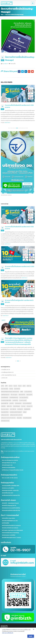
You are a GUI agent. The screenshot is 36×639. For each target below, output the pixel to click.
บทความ (3, 378)
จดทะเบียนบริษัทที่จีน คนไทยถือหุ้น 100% (10, 485)
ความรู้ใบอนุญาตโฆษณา (7, 372)
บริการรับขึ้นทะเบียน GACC (7, 493)
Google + (29, 71)
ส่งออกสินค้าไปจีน (4, 412)
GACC (24, 386)
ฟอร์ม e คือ (9, 406)
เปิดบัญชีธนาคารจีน (5, 420)
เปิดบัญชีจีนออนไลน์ (27, 418)
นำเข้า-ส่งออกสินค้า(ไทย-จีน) (8, 375)
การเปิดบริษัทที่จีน (28, 391)
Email (32, 71)
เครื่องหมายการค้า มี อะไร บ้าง (16, 415)
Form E (19, 386)
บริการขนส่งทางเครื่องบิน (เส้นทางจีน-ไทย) (11, 510)
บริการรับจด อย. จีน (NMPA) (8, 488)
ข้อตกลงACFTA (22, 394)
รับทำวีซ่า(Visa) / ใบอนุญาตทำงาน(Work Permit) (12, 470)
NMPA (21, 391)
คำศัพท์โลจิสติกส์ (4, 397)
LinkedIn (25, 71)
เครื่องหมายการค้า (5, 415)
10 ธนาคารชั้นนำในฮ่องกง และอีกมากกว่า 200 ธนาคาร (19, 106)
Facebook (19, 71)
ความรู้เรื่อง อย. (5, 369)
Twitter (22, 71)
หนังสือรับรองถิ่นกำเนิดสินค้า (16, 412)
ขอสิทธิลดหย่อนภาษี (5, 394)
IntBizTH (6, 63)
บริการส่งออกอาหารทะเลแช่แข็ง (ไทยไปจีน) (11, 508)
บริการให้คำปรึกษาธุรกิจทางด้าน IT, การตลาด (11, 537)
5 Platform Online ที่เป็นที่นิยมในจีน (16, 292)
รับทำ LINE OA (13, 409)
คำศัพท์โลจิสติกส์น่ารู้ (14, 397)
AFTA (2, 386)
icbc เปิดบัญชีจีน (4, 388)
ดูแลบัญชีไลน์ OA (4, 403)
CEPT (6, 386)
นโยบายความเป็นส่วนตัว (7, 633)
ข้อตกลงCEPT (29, 394)
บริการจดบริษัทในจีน (27, 403)
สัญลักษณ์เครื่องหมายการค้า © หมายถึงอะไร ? (20, 326)
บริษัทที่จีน (3, 406)
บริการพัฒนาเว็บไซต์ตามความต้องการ (10, 528)
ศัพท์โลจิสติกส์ (27, 409)
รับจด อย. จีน (29, 406)
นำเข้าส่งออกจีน (18, 403)
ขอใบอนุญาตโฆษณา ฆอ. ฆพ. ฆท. (9, 463)
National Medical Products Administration (10, 391)
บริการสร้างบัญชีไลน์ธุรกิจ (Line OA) (10, 520)
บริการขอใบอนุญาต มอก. (7, 465)
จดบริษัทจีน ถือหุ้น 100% (6, 400)
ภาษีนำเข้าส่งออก (16, 406)
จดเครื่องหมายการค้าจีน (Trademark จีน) (11, 495)
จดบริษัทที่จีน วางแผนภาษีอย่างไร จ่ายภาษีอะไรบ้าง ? (20, 227)
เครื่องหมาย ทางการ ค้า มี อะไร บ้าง (8, 418)
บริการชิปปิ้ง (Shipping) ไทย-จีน (9, 505)
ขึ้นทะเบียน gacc (14, 394)
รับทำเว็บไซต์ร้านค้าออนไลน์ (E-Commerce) (11, 525)
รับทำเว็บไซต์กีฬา (5, 523)
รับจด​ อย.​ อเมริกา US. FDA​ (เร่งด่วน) (10, 478)
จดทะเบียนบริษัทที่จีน (23, 397)
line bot (11, 388)
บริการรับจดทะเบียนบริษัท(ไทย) (8, 467)
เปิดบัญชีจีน (19, 418)
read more (24, 116)
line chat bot (17, 388)
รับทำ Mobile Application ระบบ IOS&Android (12, 530)
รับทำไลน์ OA (20, 409)
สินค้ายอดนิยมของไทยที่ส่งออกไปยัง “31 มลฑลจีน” (20, 259)
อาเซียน (24, 412)
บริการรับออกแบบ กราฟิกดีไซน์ (8, 535)
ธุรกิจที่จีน (12, 403)
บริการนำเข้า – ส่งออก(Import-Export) (10, 503)
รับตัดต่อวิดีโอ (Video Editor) (8, 518)
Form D (15, 386)
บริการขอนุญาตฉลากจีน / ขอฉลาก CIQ (10, 490)
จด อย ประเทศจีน (22, 400)
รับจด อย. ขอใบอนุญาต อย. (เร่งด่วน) (10, 460)
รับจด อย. (23, 406)
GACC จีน (29, 386)
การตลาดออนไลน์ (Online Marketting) (10, 532)
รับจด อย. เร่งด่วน (4, 409)
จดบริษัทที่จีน (15, 400)
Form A (10, 386)
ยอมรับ (30, 636)
